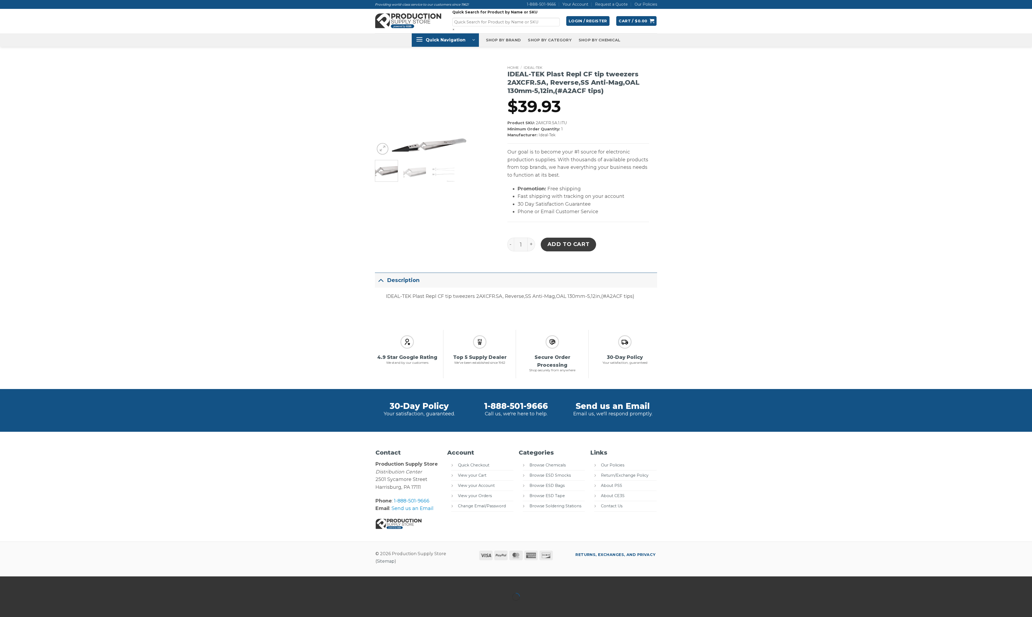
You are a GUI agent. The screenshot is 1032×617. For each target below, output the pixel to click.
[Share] (41, 582)
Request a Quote (611, 4)
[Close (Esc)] (58, 582)
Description (403, 280)
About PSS (611, 485)
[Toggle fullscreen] (23, 582)
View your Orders (475, 495)
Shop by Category (550, 40)
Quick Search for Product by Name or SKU (495, 12)
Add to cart (568, 244)
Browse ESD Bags (547, 485)
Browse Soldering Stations (555, 506)
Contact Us (611, 506)
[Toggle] (381, 280)
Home (513, 67)
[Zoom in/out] (6, 582)
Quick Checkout (473, 465)
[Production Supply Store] (408, 21)
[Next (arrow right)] (23, 606)
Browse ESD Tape (547, 495)
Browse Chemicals (547, 465)
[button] (588, 21)
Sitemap (386, 561)
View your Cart (472, 475)
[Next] (474, 148)
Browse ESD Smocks (550, 475)
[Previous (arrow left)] (6, 606)
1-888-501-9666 (541, 4)
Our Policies (646, 4)
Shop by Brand (503, 40)
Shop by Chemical (600, 40)
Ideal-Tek (533, 67)
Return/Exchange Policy (624, 475)
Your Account (575, 4)
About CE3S (613, 495)
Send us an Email (613, 406)
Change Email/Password (482, 506)
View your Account (476, 485)
